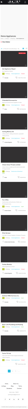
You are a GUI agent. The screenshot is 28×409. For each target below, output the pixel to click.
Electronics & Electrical (16, 171)
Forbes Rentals (7, 264)
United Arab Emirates (9, 242)
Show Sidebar (6, 42)
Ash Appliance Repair (9, 69)
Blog (12, 386)
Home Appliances (15, 73)
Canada (6, 77)
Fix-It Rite (5, 200)
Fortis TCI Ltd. (6, 353)
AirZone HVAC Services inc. (10, 296)
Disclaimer (9, 388)
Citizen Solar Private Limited (11, 165)
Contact (19, 388)
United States (7, 210)
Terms (20, 386)
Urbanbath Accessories (9, 100)
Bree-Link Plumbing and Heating (12, 324)
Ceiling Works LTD (8, 131)
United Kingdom (8, 142)
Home (2, 38)
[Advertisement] (14, 19)
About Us (15, 383)
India (5, 109)
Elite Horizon (6, 233)
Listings (7, 38)
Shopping (13, 38)
